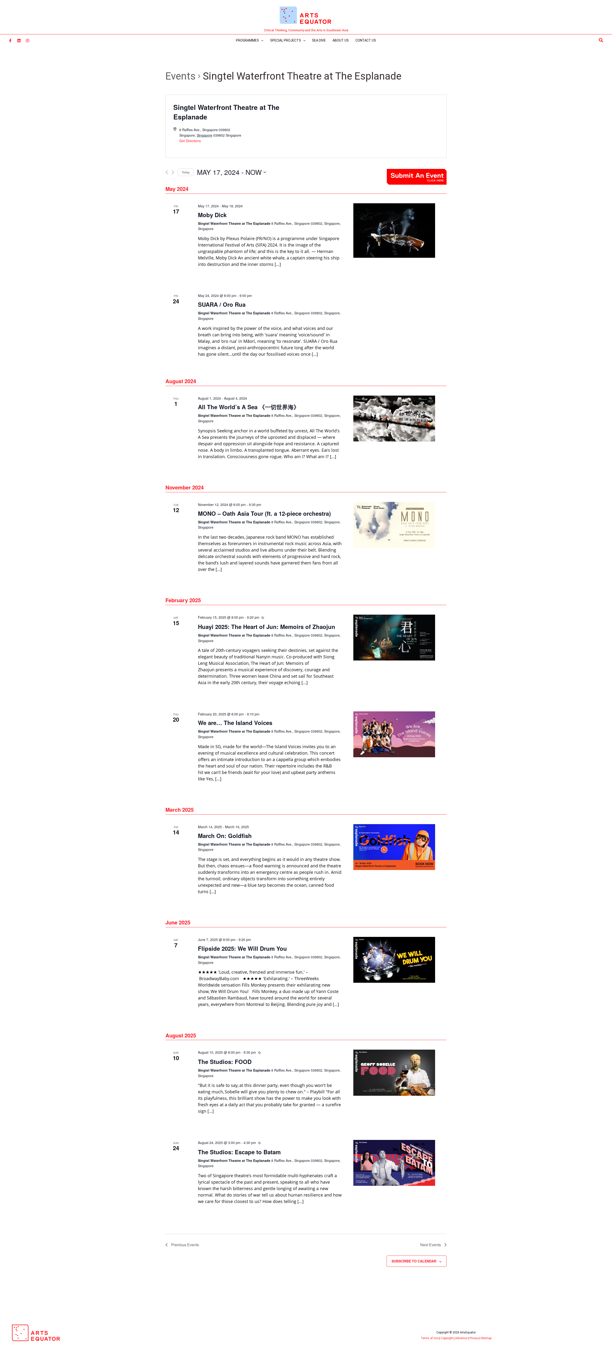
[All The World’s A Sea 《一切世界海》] (394, 418)
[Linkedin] (19, 41)
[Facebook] (10, 41)
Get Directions (190, 140)
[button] (601, 40)
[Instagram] (27, 41)
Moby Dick (212, 215)
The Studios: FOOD (224, 1062)
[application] (261, 40)
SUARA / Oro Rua (222, 304)
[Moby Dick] (394, 230)
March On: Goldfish (225, 836)
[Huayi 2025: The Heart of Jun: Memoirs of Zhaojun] (394, 637)
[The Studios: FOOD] (394, 1072)
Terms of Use (429, 1338)
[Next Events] (173, 172)
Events (180, 76)
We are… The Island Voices (235, 723)
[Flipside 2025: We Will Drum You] (394, 960)
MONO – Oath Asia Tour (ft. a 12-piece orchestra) (264, 513)
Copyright (447, 1338)
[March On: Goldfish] (394, 847)
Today (186, 172)
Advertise (461, 1338)
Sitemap (486, 1338)
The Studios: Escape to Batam (239, 1152)
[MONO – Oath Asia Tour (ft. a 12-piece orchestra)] (394, 525)
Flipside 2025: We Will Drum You (242, 948)
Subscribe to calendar (414, 1261)
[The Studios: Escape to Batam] (394, 1163)
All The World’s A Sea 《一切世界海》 (248, 407)
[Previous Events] (166, 172)
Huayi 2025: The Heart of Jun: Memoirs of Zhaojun (266, 627)
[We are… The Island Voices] (394, 734)
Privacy (474, 1338)
